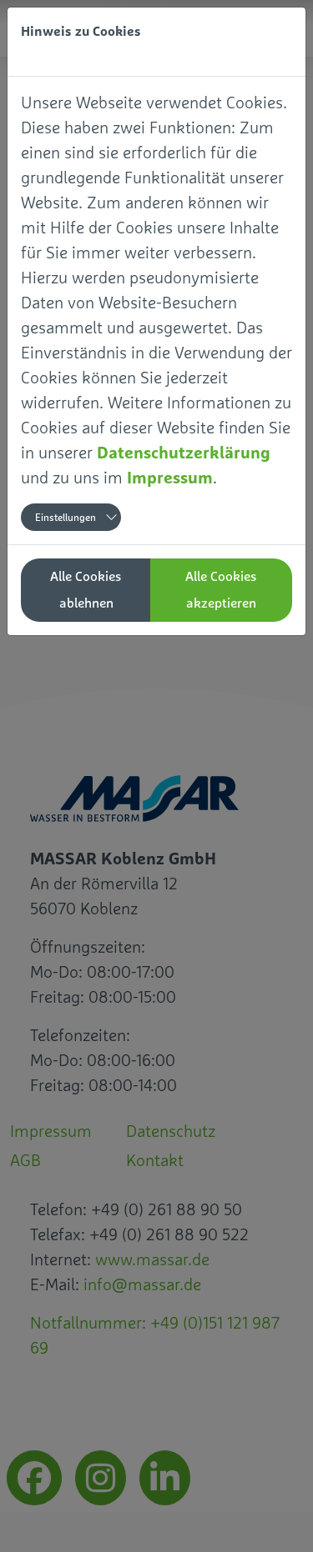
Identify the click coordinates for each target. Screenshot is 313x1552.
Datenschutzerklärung (183, 452)
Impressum (170, 477)
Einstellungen (65, 517)
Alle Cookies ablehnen (86, 589)
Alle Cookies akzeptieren (221, 589)
